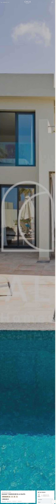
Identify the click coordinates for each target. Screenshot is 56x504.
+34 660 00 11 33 (5, 2)
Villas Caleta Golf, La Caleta (6, 492)
